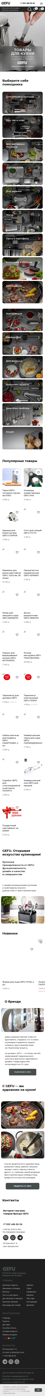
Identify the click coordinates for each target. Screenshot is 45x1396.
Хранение (30, 1305)
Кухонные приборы (18, 408)
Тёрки (9, 215)
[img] (40, 9)
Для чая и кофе (15, 120)
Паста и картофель (17, 238)
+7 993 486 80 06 (27, 3)
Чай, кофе (30, 1298)
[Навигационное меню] (41, 3)
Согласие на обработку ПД (13, 1382)
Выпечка (5, 1292)
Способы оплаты (9, 1328)
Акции (10, 432)
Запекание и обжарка (19, 262)
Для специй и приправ (20, 96)
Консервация (14, 313)
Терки (28, 1288)
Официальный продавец (12, 1275)
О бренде (6, 1318)
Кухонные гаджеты (17, 384)
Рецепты (5, 1321)
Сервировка (13, 337)
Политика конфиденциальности (15, 1376)
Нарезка (29, 1285)
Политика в (7, 1379)
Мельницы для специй (11, 1305)
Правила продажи (9, 1334)
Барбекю (30, 1295)
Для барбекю (14, 286)
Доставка (6, 1324)
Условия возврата (9, 1331)
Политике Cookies (15, 1391)
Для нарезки (14, 191)
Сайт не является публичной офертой (18, 1373)
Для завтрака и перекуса (15, 145)
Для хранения (14, 167)
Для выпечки (14, 361)
